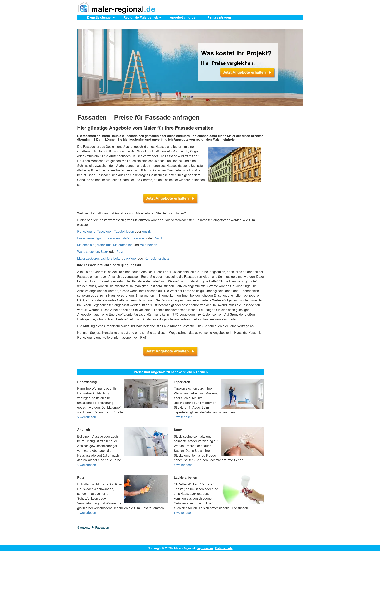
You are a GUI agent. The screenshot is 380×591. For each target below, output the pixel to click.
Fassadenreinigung (90, 238)
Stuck (104, 251)
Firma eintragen (219, 17)
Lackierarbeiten (111, 258)
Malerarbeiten (123, 244)
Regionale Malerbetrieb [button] (141, 17)
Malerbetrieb (148, 244)
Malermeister (86, 244)
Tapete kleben (124, 231)
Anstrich (147, 231)
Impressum (205, 548)
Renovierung (86, 231)
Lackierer (130, 258)
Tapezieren (105, 231)
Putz (119, 251)
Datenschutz (224, 548)
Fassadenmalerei (118, 238)
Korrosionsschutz (157, 258)
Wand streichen (88, 251)
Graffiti (158, 238)
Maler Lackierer (88, 258)
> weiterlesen (86, 417)
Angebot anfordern (184, 17)
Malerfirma (104, 244)
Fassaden (139, 238)
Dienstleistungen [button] (100, 17)
